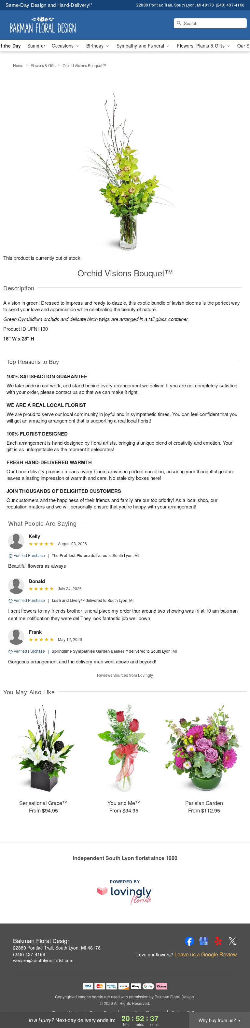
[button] (233, 1000)
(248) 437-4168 (29, 954)
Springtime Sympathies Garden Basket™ (90, 651)
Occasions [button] (63, 45)
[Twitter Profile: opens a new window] (232, 941)
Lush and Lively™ (68, 600)
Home (18, 65)
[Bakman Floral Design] (43, 25)
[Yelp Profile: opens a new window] (218, 941)
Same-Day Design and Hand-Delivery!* (49, 4)
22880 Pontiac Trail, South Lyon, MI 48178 (57, 947)
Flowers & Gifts (43, 65)
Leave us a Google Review (205, 954)
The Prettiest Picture (71, 555)
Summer (36, 45)
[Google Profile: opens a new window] (203, 941)
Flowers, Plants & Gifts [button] (201, 45)
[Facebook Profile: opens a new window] (189, 941)
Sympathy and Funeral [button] (141, 45)
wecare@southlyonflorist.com (43, 960)
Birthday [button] (95, 45)
